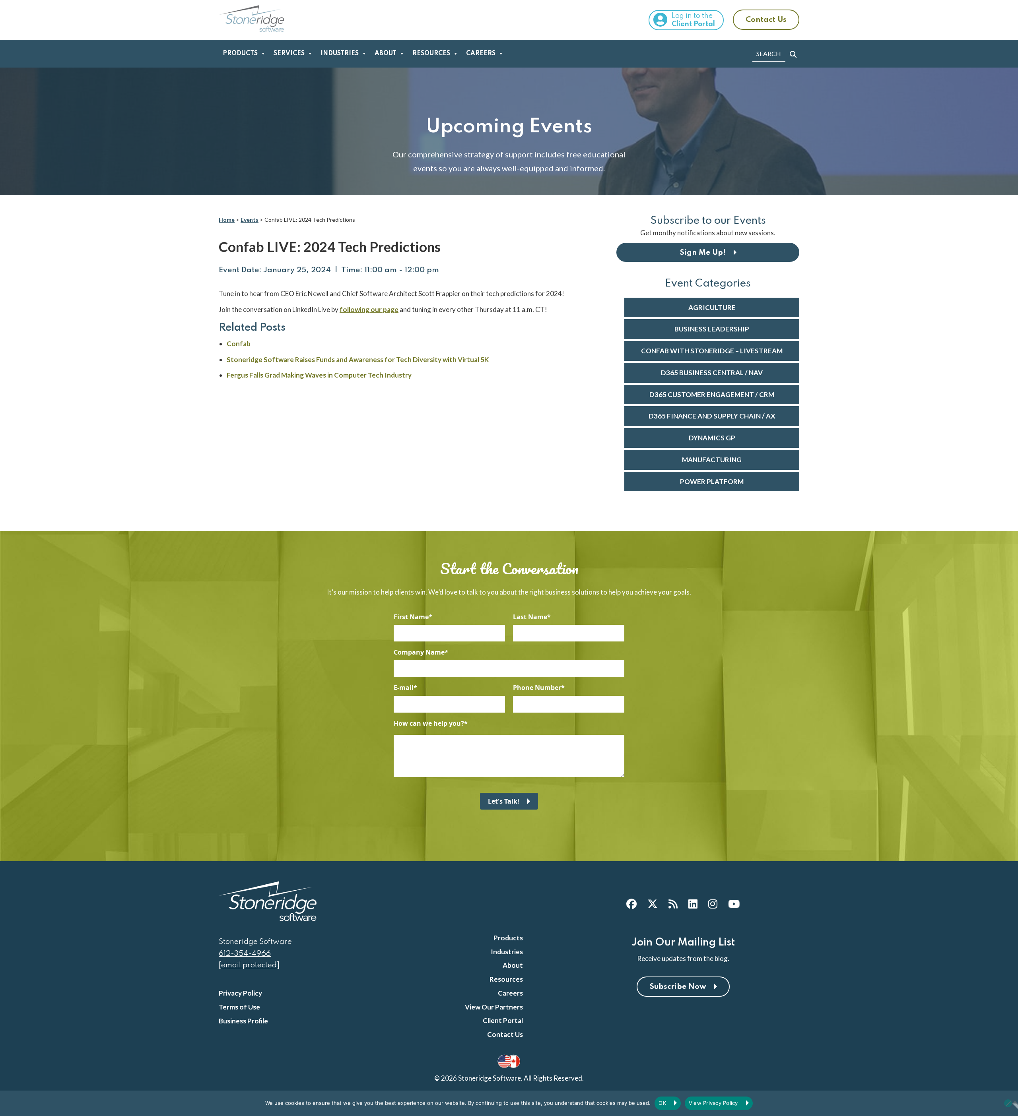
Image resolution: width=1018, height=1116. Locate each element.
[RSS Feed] (673, 903)
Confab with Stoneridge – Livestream (712, 351)
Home (227, 219)
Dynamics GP (712, 438)
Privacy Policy (240, 993)
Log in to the (693, 20)
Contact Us (766, 19)
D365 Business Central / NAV (712, 372)
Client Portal (503, 1020)
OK (662, 1103)
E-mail (404, 687)
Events (249, 219)
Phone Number (537, 687)
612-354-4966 (245, 953)
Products (240, 53)
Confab (239, 343)
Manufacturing (712, 459)
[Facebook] (631, 903)
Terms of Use (239, 1007)
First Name (411, 616)
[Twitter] (652, 903)
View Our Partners (494, 1007)
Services (289, 53)
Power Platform (712, 481)
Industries (340, 53)
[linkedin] (692, 903)
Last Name (530, 616)
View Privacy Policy (713, 1103)
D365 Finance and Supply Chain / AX (712, 416)
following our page (369, 309)
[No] (1008, 1103)
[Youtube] (734, 903)
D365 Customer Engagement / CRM (711, 394)
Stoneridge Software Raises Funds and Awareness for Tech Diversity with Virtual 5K (358, 359)
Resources (431, 53)
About (385, 53)
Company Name (419, 652)
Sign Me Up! (703, 252)
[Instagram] (712, 903)
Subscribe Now (677, 986)
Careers (480, 53)
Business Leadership (711, 329)
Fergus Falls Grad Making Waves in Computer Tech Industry (319, 375)
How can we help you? (429, 723)
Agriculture (712, 307)
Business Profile (243, 1021)
